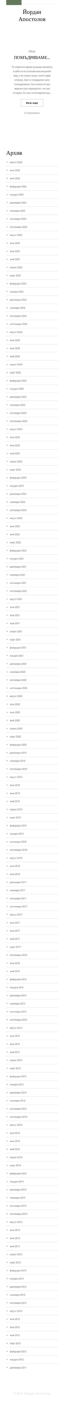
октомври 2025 (18, 218)
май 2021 (15, 623)
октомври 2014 (18, 1108)
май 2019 (15, 801)
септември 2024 (18, 324)
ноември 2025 (17, 210)
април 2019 (16, 809)
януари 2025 (16, 291)
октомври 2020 (18, 680)
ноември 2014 (17, 1100)
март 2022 (15, 542)
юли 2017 (15, 922)
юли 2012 (15, 1319)
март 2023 (15, 469)
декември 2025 (18, 202)
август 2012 (16, 1311)
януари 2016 (16, 987)
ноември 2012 (17, 1294)
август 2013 (16, 1222)
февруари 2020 (18, 744)
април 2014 (16, 1157)
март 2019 (15, 817)
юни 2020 (15, 712)
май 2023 (15, 453)
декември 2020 (18, 663)
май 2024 (15, 356)
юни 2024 (15, 348)
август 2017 (16, 914)
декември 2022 (18, 493)
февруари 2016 (18, 979)
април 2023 (16, 461)
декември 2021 (18, 566)
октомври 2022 (18, 510)
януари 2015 (16, 1084)
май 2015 (15, 1052)
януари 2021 (16, 655)
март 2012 (15, 1343)
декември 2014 (18, 1092)
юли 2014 (15, 1133)
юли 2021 (15, 607)
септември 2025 (18, 226)
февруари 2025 (18, 283)
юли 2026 (15, 170)
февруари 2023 (18, 477)
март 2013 (15, 1262)
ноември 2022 (17, 502)
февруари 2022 (18, 550)
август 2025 (16, 235)
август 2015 (16, 1027)
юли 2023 (15, 437)
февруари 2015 (18, 1076)
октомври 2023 (18, 413)
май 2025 (15, 259)
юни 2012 (15, 1327)
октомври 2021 (18, 582)
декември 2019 (18, 752)
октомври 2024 (18, 315)
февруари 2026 (18, 186)
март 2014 (15, 1165)
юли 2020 (15, 704)
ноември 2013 (17, 1197)
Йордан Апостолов (32, 15)
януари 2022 (16, 558)
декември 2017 (18, 882)
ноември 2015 (17, 1003)
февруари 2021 (18, 647)
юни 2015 (15, 1044)
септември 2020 (18, 688)
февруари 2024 (18, 380)
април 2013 (16, 1254)
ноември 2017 (17, 890)
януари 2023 (16, 485)
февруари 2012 (18, 1351)
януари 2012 (16, 1359)
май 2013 (15, 1246)
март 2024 (15, 372)
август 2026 (16, 162)
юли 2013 (15, 1230)
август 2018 (16, 858)
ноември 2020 (17, 671)
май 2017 (15, 938)
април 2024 (16, 364)
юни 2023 (15, 445)
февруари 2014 (18, 1173)
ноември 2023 (17, 404)
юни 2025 (15, 251)
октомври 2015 (18, 1011)
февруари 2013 (18, 1270)
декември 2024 (18, 299)
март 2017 (15, 947)
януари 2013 (16, 1278)
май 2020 (15, 720)
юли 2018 (15, 866)
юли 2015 (15, 1035)
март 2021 (15, 639)
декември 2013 (18, 1189)
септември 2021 (18, 591)
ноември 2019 (17, 760)
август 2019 (16, 777)
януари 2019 (16, 833)
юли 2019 (15, 785)
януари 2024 (16, 388)
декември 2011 (18, 1367)
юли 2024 (15, 340)
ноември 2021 (17, 574)
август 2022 (16, 518)
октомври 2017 (18, 898)
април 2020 (16, 728)
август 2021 (16, 599)
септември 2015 (18, 1019)
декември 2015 (18, 995)
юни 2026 (15, 178)
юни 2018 (15, 874)
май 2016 (15, 971)
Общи (32, 51)
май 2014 (15, 1149)
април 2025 (16, 267)
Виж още (32, 102)
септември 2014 (18, 1116)
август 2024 (16, 332)
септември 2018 (18, 849)
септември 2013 (18, 1213)
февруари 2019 (18, 825)
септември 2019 (18, 769)
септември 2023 (18, 421)
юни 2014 (15, 1141)
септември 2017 (18, 906)
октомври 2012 (18, 1302)
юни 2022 (15, 526)
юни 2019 (15, 793)
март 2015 (15, 1068)
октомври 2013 (18, 1205)
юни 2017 (15, 930)
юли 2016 (15, 963)
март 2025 (15, 275)
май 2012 (15, 1335)
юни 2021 (15, 615)
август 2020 (16, 696)
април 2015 (16, 1060)
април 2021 (16, 631)
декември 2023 (18, 396)
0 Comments (32, 113)
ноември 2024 (17, 307)
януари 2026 (16, 194)
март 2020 (15, 736)
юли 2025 (15, 243)
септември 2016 (18, 955)
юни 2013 (15, 1238)
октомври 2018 (18, 841)
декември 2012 (18, 1286)
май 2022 (15, 534)
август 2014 (16, 1124)
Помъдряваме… (32, 57)
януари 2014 (16, 1181)
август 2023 (16, 429)
